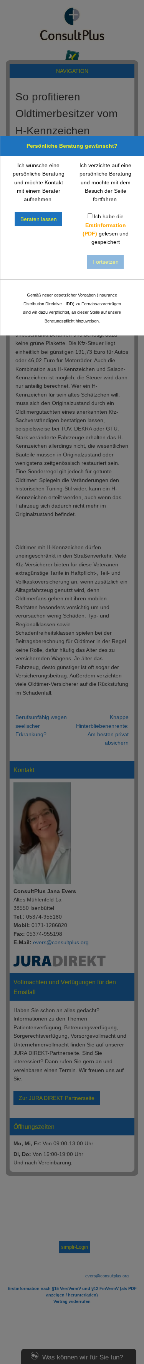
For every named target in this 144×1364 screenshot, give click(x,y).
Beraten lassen (38, 219)
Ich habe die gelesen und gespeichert (106, 229)
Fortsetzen (106, 262)
